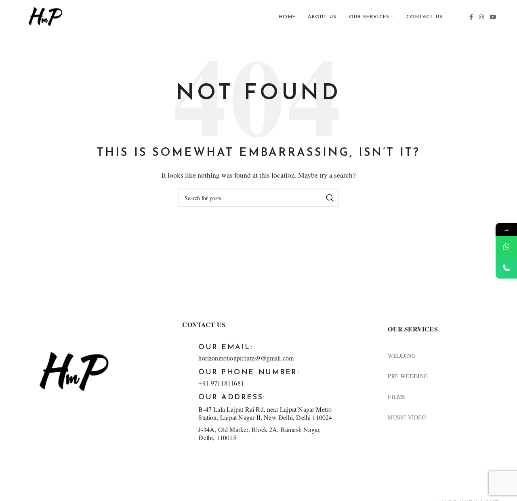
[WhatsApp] (506, 246)
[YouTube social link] (493, 17)
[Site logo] (45, 16)
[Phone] (506, 268)
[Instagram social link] (482, 17)
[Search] (330, 198)
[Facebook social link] (471, 17)
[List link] (443, 355)
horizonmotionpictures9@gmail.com (246, 358)
